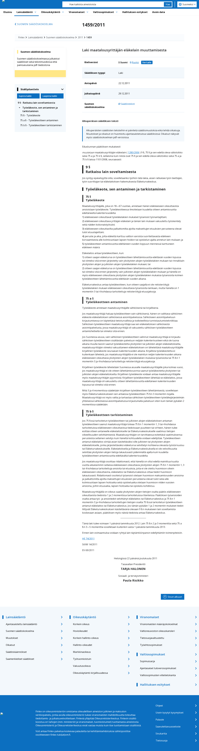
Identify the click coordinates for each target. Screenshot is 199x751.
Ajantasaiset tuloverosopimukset (158, 668)
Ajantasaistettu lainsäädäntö (21, 624)
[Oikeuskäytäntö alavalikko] (63, 12)
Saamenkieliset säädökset (20, 659)
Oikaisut (10, 645)
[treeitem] (40, 102)
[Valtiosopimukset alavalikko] (117, 12)
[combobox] (113, 4)
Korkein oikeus (81, 624)
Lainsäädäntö (25, 12)
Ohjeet (159, 705)
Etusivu (7, 12)
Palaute (160, 719)
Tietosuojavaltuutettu (152, 638)
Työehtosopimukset (151, 645)
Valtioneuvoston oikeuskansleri (157, 631)
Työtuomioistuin (82, 659)
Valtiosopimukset (103, 12)
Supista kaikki (25, 96)
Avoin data (158, 12)
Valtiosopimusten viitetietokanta (158, 675)
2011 (80, 37)
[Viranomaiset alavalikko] (87, 12)
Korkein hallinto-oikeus (86, 638)
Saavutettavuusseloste (168, 726)
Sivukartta (161, 733)
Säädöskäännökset (16, 652)
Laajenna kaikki (50, 96)
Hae (168, 4)
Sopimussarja (147, 661)
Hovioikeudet (80, 631)
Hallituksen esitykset (135, 12)
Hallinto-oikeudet (82, 645)
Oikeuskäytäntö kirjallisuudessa (90, 672)
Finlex (21, 37)
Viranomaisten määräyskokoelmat (159, 624)
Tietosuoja (161, 740)
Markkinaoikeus (82, 652)
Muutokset (12, 638)
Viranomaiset (77, 12)
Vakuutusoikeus (82, 665)
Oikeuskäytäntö (50, 12)
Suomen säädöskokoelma (35, 24)
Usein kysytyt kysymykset (169, 712)
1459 (89, 37)
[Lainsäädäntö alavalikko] (35, 12)
